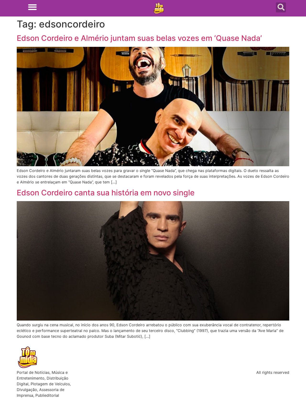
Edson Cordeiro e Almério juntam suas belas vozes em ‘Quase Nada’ (139, 38)
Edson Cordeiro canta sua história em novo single (106, 192)
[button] (32, 7)
